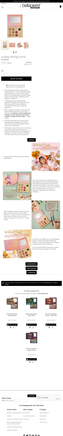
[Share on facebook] (14, 53)
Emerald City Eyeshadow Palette (31, 314)
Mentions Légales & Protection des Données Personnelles (14, 423)
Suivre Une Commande (29, 416)
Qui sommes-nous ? (44, 413)
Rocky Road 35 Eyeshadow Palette (12, 314)
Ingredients (31, 264)
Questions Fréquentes (12, 430)
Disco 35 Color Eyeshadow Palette (31, 349)
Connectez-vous (48, 282)
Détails (31, 140)
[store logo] (31, 6)
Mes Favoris (26, 419)
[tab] (31, 139)
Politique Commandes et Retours (15, 413)
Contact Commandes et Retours (15, 419)
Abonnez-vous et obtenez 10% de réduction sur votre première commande (31, 1)
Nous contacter (43, 422)
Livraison (31, 272)
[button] (4, 3)
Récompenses (43, 416)
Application (31, 268)
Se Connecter (26, 413)
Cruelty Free (43, 419)
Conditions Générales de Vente (14, 427)
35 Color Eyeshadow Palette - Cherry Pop (51, 314)
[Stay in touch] (16, 400)
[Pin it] (16, 53)
